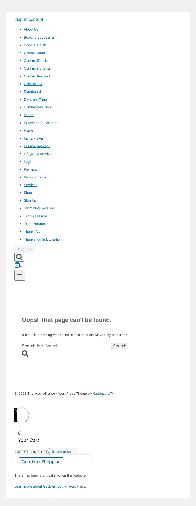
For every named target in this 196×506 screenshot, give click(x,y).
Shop (28, 192)
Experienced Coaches (41, 123)
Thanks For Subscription (43, 239)
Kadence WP (103, 393)
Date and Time (35, 99)
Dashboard (32, 91)
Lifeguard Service (38, 154)
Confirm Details (36, 61)
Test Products (35, 224)
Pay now (30, 169)
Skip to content (28, 19)
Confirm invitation (37, 68)
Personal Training (37, 177)
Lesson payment (37, 146)
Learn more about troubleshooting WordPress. (50, 486)
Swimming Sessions (39, 208)
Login (28, 161)
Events (29, 115)
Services (30, 185)
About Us (31, 29)
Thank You (32, 231)
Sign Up (30, 200)
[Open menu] (19, 275)
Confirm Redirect (37, 76)
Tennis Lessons (36, 216)
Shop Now (24, 249)
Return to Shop (63, 451)
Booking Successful (39, 37)
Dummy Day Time (38, 107)
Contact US (33, 84)
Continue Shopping (41, 461)
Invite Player (33, 138)
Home (28, 130)
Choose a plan (35, 45)
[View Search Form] (19, 257)
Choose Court (34, 53)
